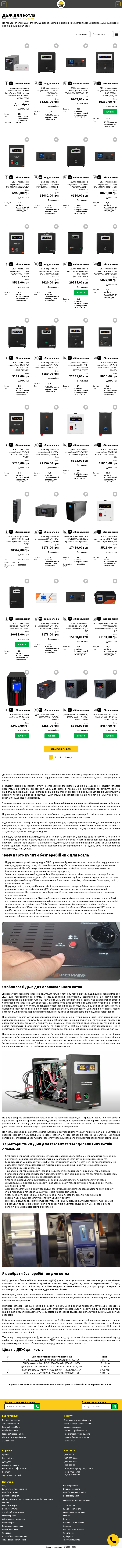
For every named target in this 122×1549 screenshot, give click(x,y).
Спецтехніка (69, 1532)
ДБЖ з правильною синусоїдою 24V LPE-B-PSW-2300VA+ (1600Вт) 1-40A (77, 627)
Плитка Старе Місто (11, 1427)
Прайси (5, 1454)
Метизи (66, 1515)
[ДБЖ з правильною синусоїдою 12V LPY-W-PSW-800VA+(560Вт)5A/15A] (46, 337)
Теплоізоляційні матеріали (14, 1539)
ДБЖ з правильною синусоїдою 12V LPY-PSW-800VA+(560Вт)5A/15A (76, 452)
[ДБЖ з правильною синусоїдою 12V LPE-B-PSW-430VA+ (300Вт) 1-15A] (75, 62)
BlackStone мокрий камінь (14, 1437)
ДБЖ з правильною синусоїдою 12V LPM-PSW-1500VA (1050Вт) (47, 539)
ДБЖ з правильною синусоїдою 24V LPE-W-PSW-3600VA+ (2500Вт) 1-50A (47, 453)
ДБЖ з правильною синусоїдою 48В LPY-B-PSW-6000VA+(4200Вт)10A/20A (107, 92)
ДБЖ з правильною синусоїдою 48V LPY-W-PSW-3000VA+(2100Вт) (18, 626)
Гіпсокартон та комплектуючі (76, 1500)
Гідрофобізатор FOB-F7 (13, 1433)
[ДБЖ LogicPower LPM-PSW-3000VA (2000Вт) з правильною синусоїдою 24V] (105, 598)
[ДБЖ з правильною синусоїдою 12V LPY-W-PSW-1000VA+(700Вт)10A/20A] (17, 337)
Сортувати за (99, 34)
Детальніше (23, 108)
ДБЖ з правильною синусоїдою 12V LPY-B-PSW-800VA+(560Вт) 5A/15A (17, 184)
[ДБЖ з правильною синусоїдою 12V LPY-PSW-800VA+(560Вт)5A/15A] (75, 424)
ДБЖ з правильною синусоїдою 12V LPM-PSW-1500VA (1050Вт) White (47, 626)
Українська (7, 1475)
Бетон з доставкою (11, 1420)
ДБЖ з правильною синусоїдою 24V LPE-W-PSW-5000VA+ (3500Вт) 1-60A (106, 453)
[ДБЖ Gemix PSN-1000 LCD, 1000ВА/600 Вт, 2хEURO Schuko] (46, 689)
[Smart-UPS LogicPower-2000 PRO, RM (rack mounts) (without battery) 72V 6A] (17, 511)
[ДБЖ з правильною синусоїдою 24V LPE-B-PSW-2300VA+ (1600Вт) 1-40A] (75, 598)
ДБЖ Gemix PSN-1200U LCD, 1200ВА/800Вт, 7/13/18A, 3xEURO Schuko (105, 717)
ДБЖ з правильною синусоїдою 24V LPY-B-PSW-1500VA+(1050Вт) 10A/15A (107, 366)
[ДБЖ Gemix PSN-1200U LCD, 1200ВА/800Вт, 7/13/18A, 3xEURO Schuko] (105, 689)
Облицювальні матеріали (13, 1519)
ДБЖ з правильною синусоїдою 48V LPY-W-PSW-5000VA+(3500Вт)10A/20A (77, 272)
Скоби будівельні (10, 1430)
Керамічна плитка (10, 1508)
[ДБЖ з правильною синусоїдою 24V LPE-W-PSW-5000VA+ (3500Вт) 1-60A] (105, 424)
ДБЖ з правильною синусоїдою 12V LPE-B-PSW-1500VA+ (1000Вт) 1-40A (47, 186)
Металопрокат (9, 1515)
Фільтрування (81, 34)
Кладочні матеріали (72, 1508)
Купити (110, 111)
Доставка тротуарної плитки (77, 1420)
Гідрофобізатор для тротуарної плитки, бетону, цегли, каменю (28, 1500)
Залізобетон (8, 1440)
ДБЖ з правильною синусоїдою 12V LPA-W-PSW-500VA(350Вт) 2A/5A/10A (77, 186)
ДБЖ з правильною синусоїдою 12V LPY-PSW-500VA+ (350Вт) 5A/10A (105, 539)
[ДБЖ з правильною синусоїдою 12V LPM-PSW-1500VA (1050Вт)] (46, 511)
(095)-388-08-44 (70, 1461)
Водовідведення (71, 1495)
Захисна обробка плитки (75, 1430)
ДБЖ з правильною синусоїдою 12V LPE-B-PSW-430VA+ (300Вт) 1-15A (76, 90)
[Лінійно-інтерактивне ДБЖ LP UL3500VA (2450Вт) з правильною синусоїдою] (75, 511)
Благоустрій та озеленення (14, 1489)
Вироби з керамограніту (74, 1492)
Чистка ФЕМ (69, 1440)
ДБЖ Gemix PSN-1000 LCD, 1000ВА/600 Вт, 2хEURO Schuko (47, 717)
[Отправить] (37, 1406)
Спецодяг (6, 1532)
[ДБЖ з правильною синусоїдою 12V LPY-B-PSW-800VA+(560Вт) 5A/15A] (17, 156)
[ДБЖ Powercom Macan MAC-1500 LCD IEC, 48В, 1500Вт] (17, 689)
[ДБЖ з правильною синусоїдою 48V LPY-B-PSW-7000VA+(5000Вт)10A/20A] (75, 337)
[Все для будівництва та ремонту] (61, 4)
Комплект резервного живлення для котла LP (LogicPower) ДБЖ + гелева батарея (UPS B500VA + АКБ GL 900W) (17, 93)
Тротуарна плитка (10, 1423)
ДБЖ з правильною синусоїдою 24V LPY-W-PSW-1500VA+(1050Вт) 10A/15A (48, 272)
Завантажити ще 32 (61, 749)
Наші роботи (8, 1458)
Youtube (9, 1468)
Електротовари (15, 19)
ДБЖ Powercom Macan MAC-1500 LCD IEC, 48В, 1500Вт (19, 717)
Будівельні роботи (71, 1489)
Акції (4, 1485)
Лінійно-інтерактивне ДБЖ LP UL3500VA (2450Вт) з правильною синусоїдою (76, 539)
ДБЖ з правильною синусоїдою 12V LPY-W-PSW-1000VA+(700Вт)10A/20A (18, 366)
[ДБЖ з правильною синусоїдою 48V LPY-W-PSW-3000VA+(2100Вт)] (17, 598)
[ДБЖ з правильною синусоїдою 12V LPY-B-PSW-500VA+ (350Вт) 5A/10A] (17, 424)
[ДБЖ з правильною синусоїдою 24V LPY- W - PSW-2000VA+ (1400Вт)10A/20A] (46, 62)
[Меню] (4, 4)
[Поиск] (118, 4)
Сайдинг (67, 1526)
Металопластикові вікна (74, 1512)
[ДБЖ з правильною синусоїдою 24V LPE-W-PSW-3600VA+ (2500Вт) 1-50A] (46, 424)
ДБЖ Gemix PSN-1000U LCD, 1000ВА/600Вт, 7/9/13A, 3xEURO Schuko (76, 717)
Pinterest (24, 1468)
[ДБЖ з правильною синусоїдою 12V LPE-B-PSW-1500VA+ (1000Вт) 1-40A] (46, 156)
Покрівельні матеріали (73, 1522)
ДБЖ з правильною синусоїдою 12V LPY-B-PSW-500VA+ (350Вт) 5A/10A (19, 453)
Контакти (6, 1471)
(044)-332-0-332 (70, 1454)
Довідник (6, 1461)
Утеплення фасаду (72, 1427)
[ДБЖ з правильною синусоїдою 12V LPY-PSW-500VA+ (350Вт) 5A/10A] (105, 511)
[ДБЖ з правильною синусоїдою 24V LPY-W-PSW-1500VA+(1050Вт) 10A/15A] (46, 243)
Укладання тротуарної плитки (78, 1423)
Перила (66, 1519)
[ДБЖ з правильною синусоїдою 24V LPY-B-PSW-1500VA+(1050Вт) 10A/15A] (105, 337)
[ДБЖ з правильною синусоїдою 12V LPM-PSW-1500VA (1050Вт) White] (46, 598)
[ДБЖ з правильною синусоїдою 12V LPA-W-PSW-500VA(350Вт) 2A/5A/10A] (75, 156)
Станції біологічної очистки (14, 1536)
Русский (17, 1475)
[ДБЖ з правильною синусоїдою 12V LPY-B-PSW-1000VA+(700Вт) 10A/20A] (17, 243)
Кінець (68, 757)
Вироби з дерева (10, 1492)
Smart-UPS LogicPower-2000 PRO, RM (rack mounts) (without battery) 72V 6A (18, 540)
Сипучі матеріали (10, 1529)
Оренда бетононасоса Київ (76, 1437)
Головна (5, 19)
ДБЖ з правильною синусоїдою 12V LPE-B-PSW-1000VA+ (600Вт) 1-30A (105, 184)
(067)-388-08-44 (70, 1458)
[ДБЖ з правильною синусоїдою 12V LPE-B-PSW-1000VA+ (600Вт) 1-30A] (105, 156)
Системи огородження (73, 1529)
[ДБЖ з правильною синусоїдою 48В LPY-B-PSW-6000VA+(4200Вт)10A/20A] (105, 62)
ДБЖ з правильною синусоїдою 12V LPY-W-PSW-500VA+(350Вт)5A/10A (105, 271)
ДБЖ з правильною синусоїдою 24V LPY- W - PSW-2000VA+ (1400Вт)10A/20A (48, 92)
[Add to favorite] (27, 46)
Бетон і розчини (70, 1485)
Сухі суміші (68, 1536)
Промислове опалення (12, 1526)
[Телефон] (113, 1540)
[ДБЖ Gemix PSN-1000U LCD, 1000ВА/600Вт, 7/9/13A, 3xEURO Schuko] (75, 689)
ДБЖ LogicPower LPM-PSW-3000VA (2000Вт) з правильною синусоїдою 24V (105, 627)
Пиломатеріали (9, 1522)
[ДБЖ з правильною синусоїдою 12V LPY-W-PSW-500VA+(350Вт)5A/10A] (105, 243)
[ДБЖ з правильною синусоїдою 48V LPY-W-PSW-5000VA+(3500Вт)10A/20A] (75, 243)
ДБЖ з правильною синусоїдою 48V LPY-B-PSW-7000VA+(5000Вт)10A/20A (78, 366)
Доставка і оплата (10, 1465)
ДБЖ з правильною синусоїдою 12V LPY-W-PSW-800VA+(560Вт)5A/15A (47, 365)
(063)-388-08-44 (70, 1465)
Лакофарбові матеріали (13, 1512)
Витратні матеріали (11, 1495)
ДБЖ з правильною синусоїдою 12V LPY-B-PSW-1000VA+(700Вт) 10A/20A (19, 272)
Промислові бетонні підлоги (77, 1433)
